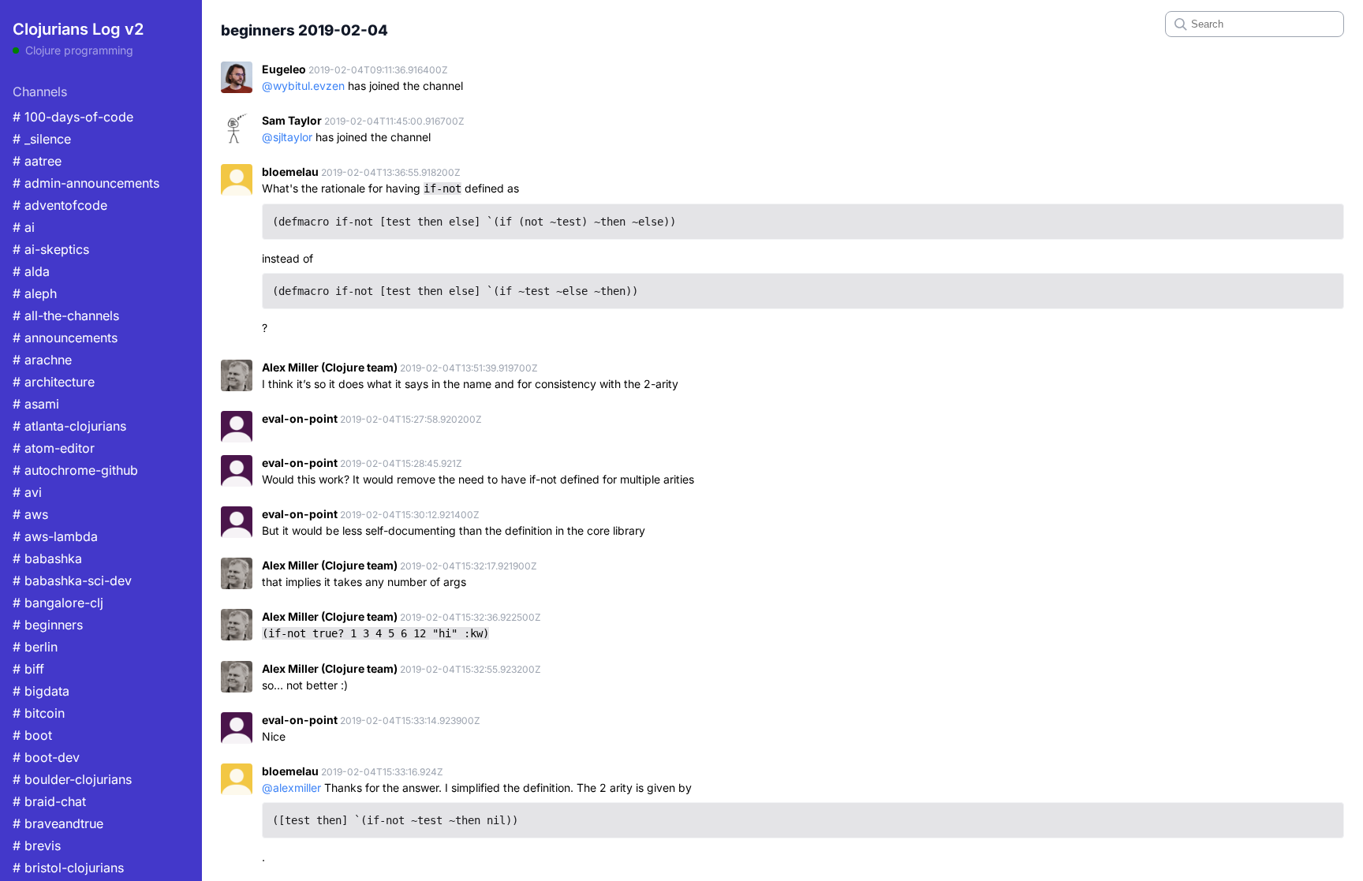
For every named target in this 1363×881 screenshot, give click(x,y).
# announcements (65, 337)
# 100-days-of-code (73, 117)
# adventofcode (60, 205)
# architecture (54, 382)
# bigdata (41, 691)
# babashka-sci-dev (72, 580)
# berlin (35, 647)
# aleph (35, 293)
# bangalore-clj (58, 602)
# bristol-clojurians (68, 867)
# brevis (37, 845)
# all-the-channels (66, 315)
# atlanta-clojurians (69, 426)
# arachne (42, 360)
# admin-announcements (86, 183)
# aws (30, 514)
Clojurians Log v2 (78, 29)
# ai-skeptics (51, 249)
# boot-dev (46, 757)
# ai (24, 227)
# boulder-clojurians (72, 779)
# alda (31, 271)
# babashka (47, 558)
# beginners (48, 625)
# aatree (37, 161)
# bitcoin (39, 713)
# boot (32, 735)
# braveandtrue (58, 823)
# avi (27, 492)
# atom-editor (54, 448)
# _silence (42, 139)
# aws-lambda (55, 536)
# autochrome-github (75, 470)
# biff (28, 669)
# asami (36, 404)
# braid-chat (49, 801)
